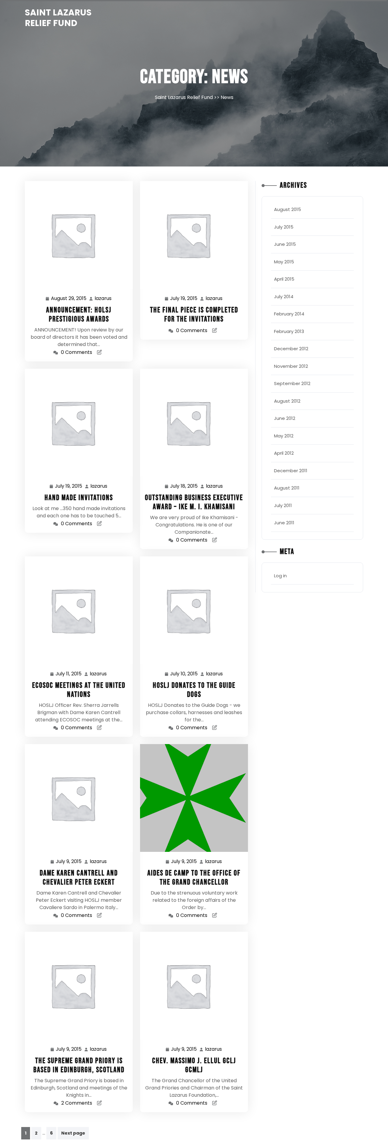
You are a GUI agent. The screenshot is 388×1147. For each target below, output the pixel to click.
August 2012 (287, 401)
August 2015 (287, 209)
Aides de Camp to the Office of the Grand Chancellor (194, 877)
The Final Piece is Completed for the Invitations (194, 314)
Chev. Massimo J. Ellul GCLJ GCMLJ (194, 1065)
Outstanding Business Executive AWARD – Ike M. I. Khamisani (194, 502)
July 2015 (283, 227)
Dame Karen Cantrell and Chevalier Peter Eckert (79, 877)
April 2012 (284, 453)
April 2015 (284, 279)
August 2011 (286, 488)
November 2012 (291, 366)
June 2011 (284, 522)
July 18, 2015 (184, 486)
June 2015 (285, 244)
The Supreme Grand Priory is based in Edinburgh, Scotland (79, 1065)
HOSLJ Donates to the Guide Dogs (194, 690)
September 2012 (292, 383)
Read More (76, 235)
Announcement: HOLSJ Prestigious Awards (79, 314)
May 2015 (284, 262)
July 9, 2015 (69, 862)
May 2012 (283, 436)
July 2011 (283, 505)
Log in (280, 575)
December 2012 (291, 348)
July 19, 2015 (184, 299)
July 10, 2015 (184, 674)
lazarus (103, 298)
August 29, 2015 (69, 299)
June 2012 (284, 418)
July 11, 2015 (68, 674)
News (227, 97)
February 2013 (289, 331)
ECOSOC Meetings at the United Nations (78, 690)
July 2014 (283, 296)
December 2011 (290, 470)
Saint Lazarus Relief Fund (58, 18)
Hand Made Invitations (79, 498)
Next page (73, 1133)
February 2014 (289, 314)
